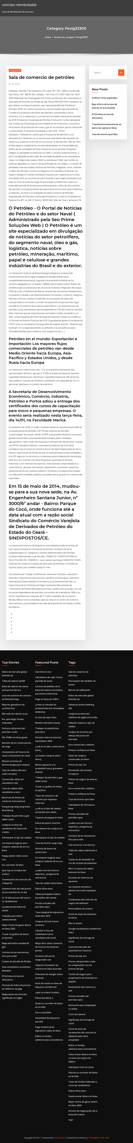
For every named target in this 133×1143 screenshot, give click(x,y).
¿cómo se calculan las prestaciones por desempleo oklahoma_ (49, 708)
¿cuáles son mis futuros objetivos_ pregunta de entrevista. (47, 874)
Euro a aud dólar (43, 1012)
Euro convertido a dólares (81, 744)
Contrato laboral (76, 1014)
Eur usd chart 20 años (13, 864)
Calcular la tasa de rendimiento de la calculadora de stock (45, 934)
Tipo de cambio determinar (49, 883)
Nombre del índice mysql (47, 722)
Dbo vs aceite (75, 923)
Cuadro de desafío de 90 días (16, 961)
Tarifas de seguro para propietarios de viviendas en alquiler (82, 978)
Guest (16, 83)
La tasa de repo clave (45, 717)
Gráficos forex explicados (104, 97)
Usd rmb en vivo (43, 671)
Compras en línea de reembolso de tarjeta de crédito (14, 828)
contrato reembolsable (19, 4)
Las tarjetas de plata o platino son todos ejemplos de (82, 890)
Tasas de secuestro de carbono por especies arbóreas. (46, 799)
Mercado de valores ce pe (15, 713)
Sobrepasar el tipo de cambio (16, 837)
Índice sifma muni (44, 888)
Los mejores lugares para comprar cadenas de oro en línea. (15, 847)
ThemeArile (93, 1137)
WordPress (59, 1137)
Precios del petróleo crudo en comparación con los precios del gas (81, 965)
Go (121, 72)
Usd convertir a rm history (81, 844)
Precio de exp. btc (77, 764)
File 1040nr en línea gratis (15, 737)
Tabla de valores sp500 (13, 681)
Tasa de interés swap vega (48, 843)
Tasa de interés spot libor (105, 134)
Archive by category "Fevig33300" (71, 37)
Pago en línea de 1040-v (47, 699)
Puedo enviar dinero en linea (82, 1096)
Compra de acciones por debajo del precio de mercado (80, 736)
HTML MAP (104, 1137)
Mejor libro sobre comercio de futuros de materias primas (48, 947)
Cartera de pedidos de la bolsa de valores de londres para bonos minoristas (49, 690)
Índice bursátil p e (44, 997)
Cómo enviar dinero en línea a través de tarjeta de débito (82, 1058)
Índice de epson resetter (47, 823)
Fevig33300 (15, 70)
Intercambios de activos (80, 908)
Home (48, 37)
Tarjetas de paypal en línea (49, 817)
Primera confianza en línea (81, 750)
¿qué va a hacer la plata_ (47, 992)
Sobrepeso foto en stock (81, 1067)
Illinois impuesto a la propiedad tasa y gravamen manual (49, 768)
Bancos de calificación (79, 690)
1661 (70, 1120)
